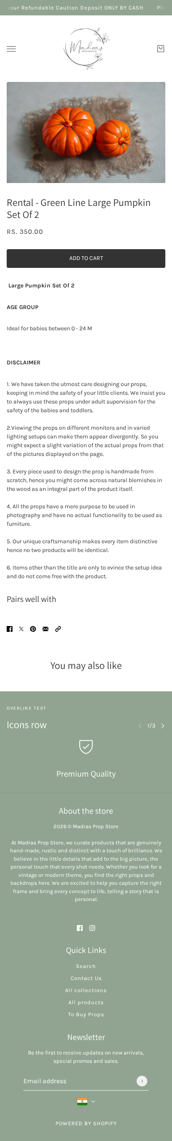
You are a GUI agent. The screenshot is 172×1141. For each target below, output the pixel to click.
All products (86, 1002)
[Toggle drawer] (11, 49)
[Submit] (142, 1081)
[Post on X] (21, 628)
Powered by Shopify (86, 1123)
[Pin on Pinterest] (33, 628)
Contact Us (86, 978)
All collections (86, 990)
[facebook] (79, 927)
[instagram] (92, 927)
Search (86, 966)
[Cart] (160, 48)
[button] (58, 628)
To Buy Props (86, 1014)
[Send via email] (45, 628)
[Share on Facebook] (9, 628)
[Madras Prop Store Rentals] (86, 48)
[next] (162, 725)
